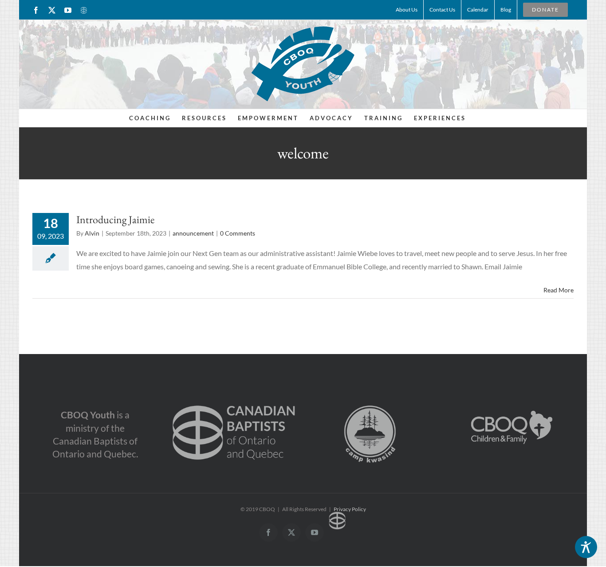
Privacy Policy (350, 509)
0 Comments (237, 233)
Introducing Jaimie (115, 219)
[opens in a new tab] (233, 397)
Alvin (92, 233)
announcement (193, 233)
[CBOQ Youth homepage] (303, 63)
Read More (558, 290)
